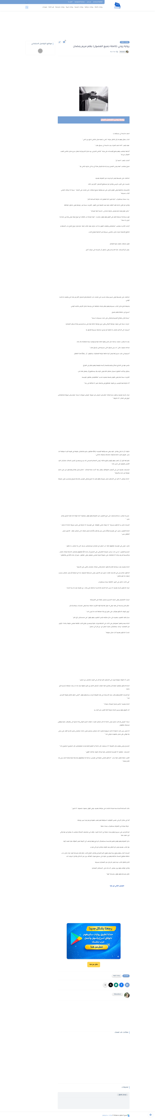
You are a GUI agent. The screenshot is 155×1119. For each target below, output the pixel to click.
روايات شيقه (124, 42)
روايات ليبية (69, 7)
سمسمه (122, 51)
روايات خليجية (79, 7)
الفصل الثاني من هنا (117, 886)
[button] (121, 985)
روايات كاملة (99, 7)
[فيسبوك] (26, 2)
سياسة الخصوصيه (80, 2)
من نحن (89, 2)
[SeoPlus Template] (128, 1115)
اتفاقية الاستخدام (98, 2)
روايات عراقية (89, 7)
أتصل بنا (70, 2)
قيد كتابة (51, 7)
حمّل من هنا (94, 964)
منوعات (44, 7)
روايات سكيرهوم (107, 1115)
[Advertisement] (77, 26)
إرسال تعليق (122, 1094)
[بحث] (26, 7)
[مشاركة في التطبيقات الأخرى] (105, 985)
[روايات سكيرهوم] (117, 5)
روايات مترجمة (60, 7)
